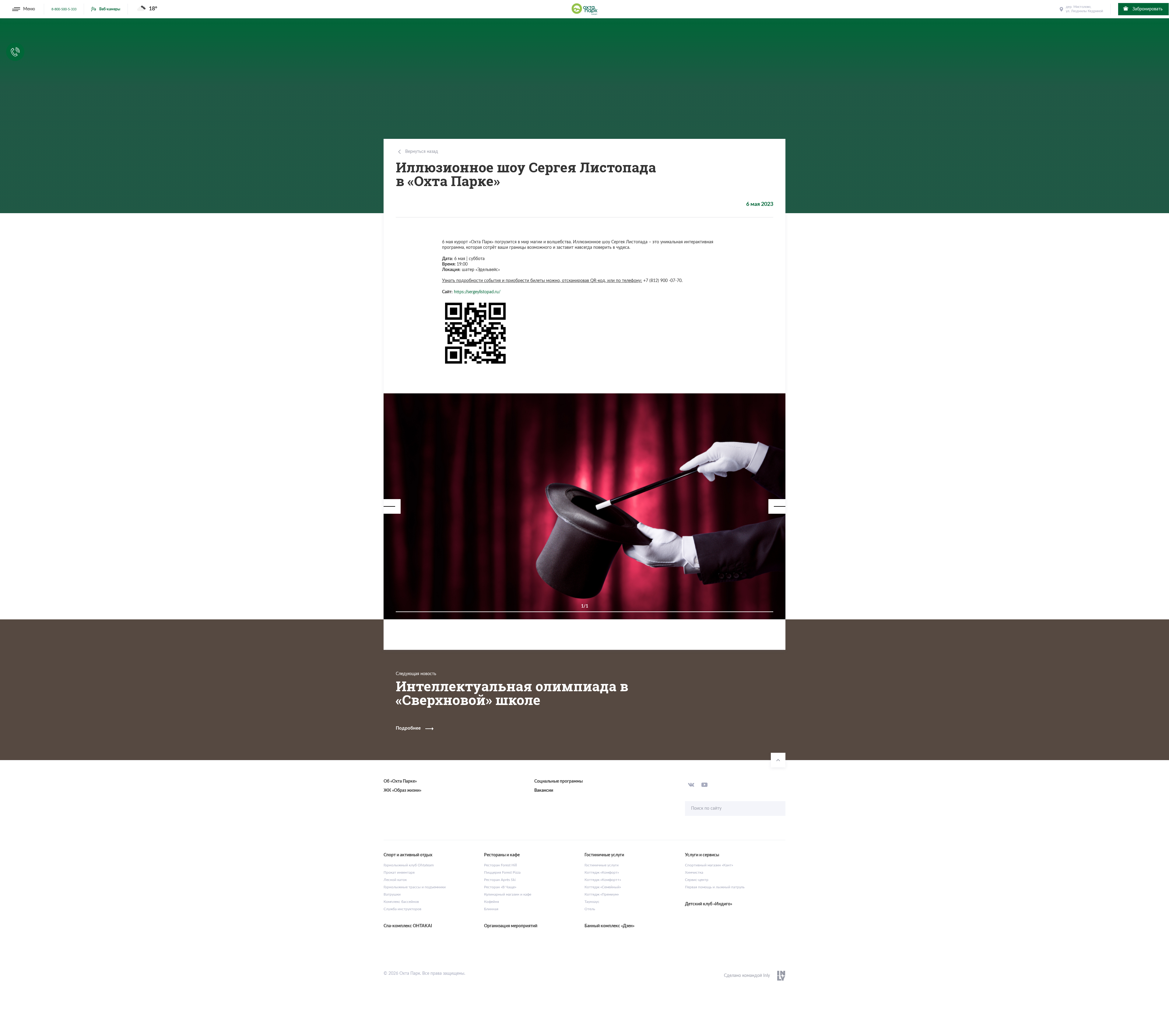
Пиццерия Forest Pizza (502, 872)
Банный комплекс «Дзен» (609, 926)
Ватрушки (392, 894)
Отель (589, 909)
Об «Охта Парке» (400, 781)
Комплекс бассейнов (401, 902)
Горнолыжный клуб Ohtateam (409, 865)
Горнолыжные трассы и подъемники (415, 887)
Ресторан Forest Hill (500, 865)
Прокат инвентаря (399, 872)
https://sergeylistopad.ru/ (477, 292)
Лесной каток (395, 880)
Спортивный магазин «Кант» (709, 865)
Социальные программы (558, 781)
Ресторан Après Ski (500, 880)
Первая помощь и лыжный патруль (715, 887)
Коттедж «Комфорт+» (602, 880)
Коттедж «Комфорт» (601, 872)
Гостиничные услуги (601, 865)
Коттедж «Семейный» (602, 887)
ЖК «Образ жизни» (402, 790)
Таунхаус (591, 902)
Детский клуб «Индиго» (708, 904)
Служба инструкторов (402, 909)
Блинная (491, 909)
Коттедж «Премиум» (601, 894)
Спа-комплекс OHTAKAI (408, 926)
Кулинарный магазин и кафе (507, 894)
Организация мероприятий (510, 926)
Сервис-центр (696, 880)
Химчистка (694, 872)
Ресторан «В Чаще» (500, 887)
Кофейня (491, 902)
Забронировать (1147, 9)
